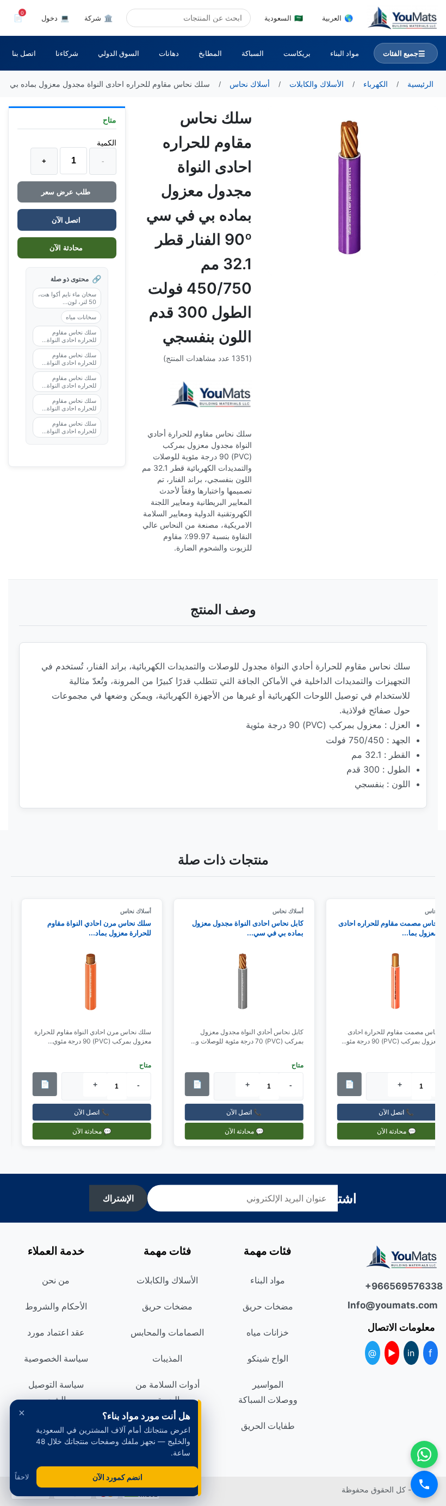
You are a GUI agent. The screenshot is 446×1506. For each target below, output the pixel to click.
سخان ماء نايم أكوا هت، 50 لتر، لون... (67, 298)
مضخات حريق (268, 1306)
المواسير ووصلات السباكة (268, 1392)
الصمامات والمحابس (167, 1332)
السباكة (252, 53)
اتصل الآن (67, 220)
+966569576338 (401, 1286)
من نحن (56, 1280)
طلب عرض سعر (66, 192)
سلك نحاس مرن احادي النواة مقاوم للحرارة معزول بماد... (105, 928)
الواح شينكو (267, 1358)
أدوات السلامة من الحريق (167, 1392)
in (410, 1352)
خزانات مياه (267, 1332)
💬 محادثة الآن (250, 1131)
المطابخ (210, 53)
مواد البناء (344, 53)
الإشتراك (118, 1198)
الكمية (106, 142)
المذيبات (167, 1358)
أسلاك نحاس (293, 911)
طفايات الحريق (268, 1425)
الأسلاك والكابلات (167, 1280)
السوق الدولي (118, 53)
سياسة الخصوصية (56, 1358)
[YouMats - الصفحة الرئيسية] (211, 394)
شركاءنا (66, 53)
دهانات (169, 53)
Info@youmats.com (401, 1305)
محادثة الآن (67, 248)
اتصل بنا (24, 53)
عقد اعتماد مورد (56, 1332)
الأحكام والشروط (56, 1306)
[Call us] (424, 1484)
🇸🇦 (283, 18)
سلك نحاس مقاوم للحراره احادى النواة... (69, 336)
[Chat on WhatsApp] (424, 1454)
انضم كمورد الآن (117, 1477)
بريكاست (297, 53)
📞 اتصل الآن (250, 1112)
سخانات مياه (81, 317)
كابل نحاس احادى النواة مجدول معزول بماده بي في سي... (253, 928)
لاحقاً (22, 1477)
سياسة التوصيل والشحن (56, 1392)
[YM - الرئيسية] (402, 17)
